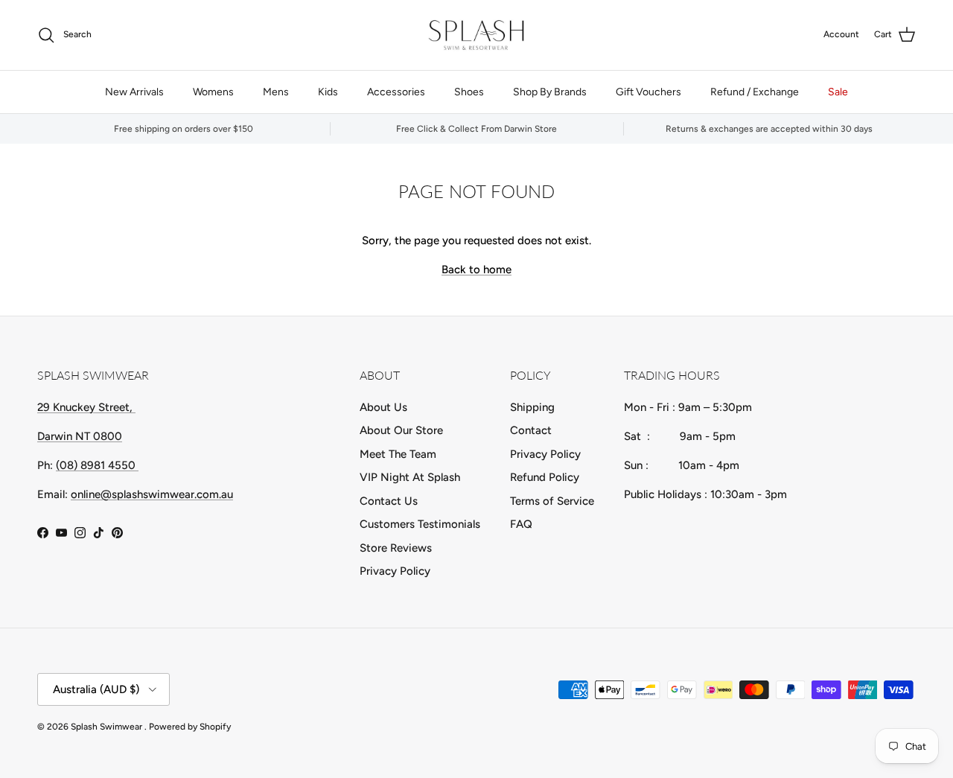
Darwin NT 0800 (79, 436)
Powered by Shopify (190, 726)
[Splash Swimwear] (476, 35)
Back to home (476, 269)
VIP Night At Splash (410, 477)
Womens (213, 92)
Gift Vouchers (648, 92)
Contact (531, 430)
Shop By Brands (550, 92)
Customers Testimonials (420, 524)
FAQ (521, 524)
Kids (328, 92)
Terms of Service (552, 501)
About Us (383, 407)
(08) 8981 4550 (97, 465)
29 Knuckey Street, (86, 407)
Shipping (532, 407)
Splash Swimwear (107, 726)
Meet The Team (398, 454)
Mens (276, 92)
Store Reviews (396, 548)
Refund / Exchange (754, 92)
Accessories (396, 92)
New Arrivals (134, 92)
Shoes (469, 92)
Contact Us (389, 501)
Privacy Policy (395, 571)
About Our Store (401, 430)
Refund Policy (544, 477)
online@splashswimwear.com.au (152, 494)
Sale (838, 92)
